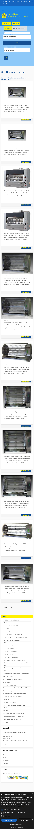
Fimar (5, 755)
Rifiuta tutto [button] (25, 820)
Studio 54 (6, 760)
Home (3, 78)
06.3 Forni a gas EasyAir (10, 651)
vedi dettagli (25, 119)
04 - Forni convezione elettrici (12, 640)
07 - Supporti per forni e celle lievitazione (15, 660)
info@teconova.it (7, 744)
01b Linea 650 (8, 628)
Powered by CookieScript (17, 827)
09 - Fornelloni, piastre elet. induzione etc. (15, 668)
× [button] (32, 793)
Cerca (17, 42)
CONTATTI (15, 23)
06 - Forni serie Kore (9, 646)
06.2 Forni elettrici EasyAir (11, 648)
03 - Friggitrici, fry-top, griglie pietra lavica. (15, 637)
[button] (17, 825)
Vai (6, 58)
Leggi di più (24, 806)
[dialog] (17, 810)
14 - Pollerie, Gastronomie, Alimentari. (16, 78)
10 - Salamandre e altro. (10, 671)
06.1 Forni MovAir (9, 654)
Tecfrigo (5, 763)
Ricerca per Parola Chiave (12, 33)
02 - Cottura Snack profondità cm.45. (14, 634)
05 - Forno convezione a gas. (12, 643)
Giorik (4, 757)
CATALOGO (6, 23)
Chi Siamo (29, 1)
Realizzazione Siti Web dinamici (12, 773)
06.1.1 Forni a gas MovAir (11, 657)
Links (5, 3)
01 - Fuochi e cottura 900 (11, 625)
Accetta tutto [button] (9, 820)
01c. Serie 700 (8, 631)
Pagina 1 (5, 607)
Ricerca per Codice (10, 47)
